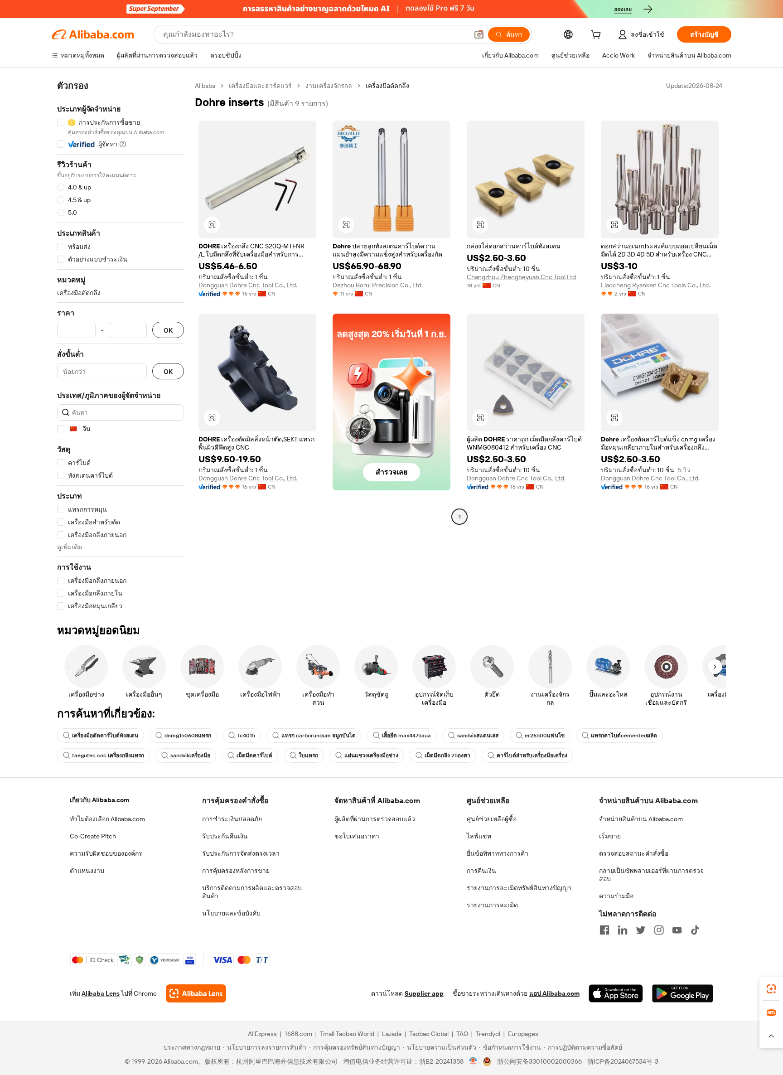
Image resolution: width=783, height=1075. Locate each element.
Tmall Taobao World (347, 1033)
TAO (462, 1033)
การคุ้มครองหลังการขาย (236, 870)
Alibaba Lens (101, 993)
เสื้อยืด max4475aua (406, 735)
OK (168, 330)
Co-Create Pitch (93, 836)
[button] (479, 34)
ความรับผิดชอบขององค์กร (106, 853)
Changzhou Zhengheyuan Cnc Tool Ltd (521, 277)
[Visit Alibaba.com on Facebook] (604, 930)
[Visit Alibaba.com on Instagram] (658, 930)
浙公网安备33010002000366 (539, 1061)
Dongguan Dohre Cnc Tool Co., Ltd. (247, 285)
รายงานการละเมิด (492, 905)
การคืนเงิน (481, 870)
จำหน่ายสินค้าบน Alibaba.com (641, 819)
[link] (771, 989)
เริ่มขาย (610, 836)
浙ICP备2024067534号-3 (622, 1061)
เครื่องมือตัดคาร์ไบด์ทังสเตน (105, 735)
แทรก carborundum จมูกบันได (318, 735)
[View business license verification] (473, 1061)
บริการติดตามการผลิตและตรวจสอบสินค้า (252, 892)
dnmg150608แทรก (187, 735)
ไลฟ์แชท (479, 836)
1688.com (298, 1033)
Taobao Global (429, 1033)
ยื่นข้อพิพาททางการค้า (497, 853)
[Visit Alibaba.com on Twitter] (640, 930)
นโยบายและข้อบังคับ (231, 913)
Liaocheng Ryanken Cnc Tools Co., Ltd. (655, 285)
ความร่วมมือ (616, 896)
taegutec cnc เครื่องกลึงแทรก (108, 755)
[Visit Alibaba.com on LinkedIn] (622, 930)
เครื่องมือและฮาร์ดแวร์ (260, 85)
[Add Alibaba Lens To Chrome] (196, 993)
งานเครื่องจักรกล (328, 85)
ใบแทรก (308, 755)
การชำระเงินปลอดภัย (232, 819)
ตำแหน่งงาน (87, 870)
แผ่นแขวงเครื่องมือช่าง (371, 755)
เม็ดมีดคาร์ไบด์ (254, 755)
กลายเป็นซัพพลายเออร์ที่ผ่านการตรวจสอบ (651, 874)
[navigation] (120, 346)
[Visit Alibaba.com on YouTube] (677, 930)
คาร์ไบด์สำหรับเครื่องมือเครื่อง (532, 755)
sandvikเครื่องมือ (190, 755)
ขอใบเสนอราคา (356, 836)
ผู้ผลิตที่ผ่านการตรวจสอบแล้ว (374, 819)
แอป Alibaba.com (554, 993)
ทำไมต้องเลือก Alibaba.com (107, 819)
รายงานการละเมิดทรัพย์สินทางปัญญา (519, 887)
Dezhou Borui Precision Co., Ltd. (378, 285)
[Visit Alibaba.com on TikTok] (695, 930)
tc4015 (246, 735)
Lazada (391, 1033)
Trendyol (488, 1033)
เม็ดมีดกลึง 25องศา (447, 755)
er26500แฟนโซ (545, 735)
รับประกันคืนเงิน (225, 836)
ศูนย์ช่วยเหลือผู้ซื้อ (492, 819)
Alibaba (205, 85)
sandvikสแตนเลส (477, 735)
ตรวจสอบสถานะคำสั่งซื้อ (633, 853)
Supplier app (424, 993)
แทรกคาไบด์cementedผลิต (624, 735)
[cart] (597, 35)
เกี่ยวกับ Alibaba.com (99, 800)
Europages (523, 1033)
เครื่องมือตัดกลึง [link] (387, 85)
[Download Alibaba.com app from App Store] (616, 993)
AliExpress (262, 1033)
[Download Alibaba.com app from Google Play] (682, 993)
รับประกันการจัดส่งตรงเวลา (241, 853)
